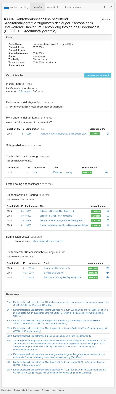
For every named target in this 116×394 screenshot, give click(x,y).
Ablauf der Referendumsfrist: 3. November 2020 (64, 133)
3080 (9, 369)
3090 (9, 354)
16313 (31, 272)
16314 (31, 267)
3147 (9, 309)
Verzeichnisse (58, 390)
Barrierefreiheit (20, 390)
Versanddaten (53, 6)
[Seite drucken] (111, 7)
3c (22, 210)
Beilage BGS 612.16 (53, 272)
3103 (9, 320)
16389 (29, 133)
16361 (36, 172)
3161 (9, 302)
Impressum (34, 390)
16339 (28, 210)
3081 (9, 361)
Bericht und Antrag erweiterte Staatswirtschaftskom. (64, 224)
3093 (9, 328)
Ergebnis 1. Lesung (62, 172)
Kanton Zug (6, 390)
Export (105, 19)
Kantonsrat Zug (18, 7)
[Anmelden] (104, 7)
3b (22, 215)
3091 (9, 340)
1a (24, 272)
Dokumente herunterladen (97, 75)
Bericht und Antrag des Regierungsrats (62, 277)
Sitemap (45, 390)
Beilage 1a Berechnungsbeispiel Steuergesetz (62, 220)
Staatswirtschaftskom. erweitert (48, 241)
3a (22, 220)
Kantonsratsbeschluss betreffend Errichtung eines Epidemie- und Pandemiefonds (52, 335)
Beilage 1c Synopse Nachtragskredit (57, 210)
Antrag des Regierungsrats (57, 267)
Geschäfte (37, 6)
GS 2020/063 (25, 91)
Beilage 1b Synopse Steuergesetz (56, 215)
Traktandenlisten (73, 6)
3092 (9, 335)
